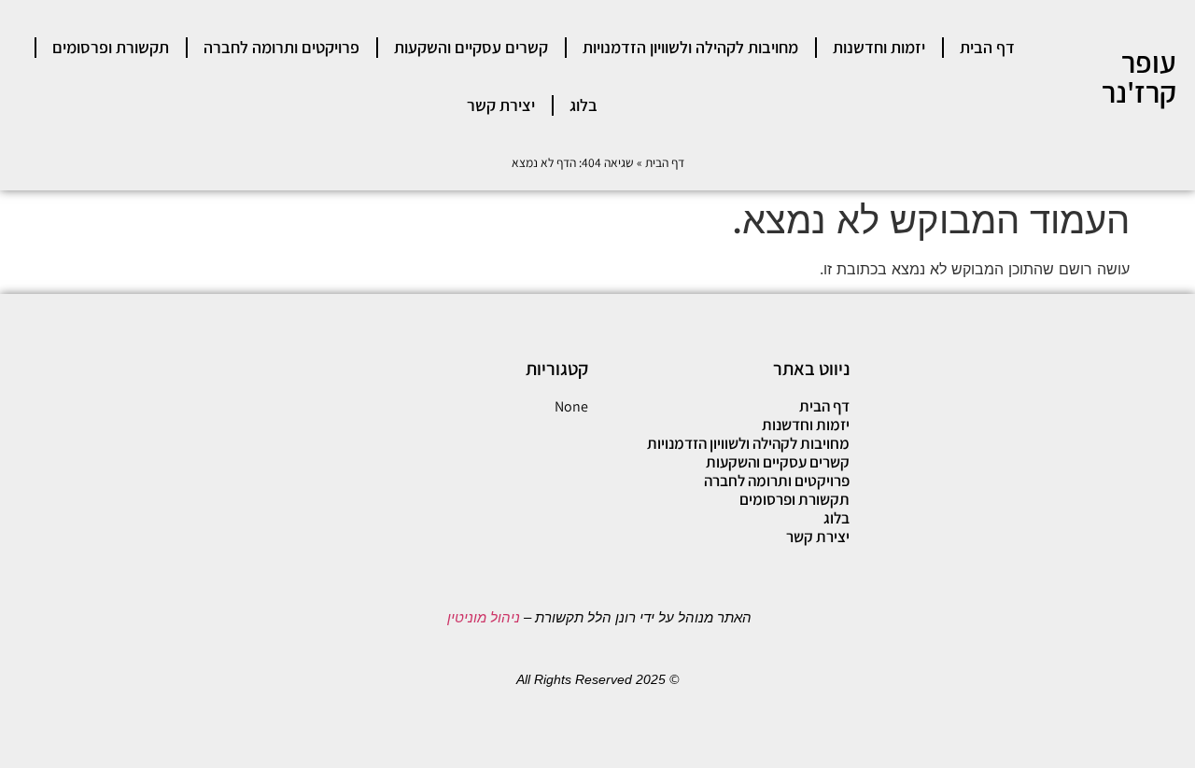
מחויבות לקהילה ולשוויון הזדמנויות (690, 47)
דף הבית (987, 47)
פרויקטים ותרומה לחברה (281, 47)
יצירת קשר (501, 105)
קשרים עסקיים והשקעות (471, 47)
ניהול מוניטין (481, 617)
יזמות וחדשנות (879, 47)
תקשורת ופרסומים (110, 47)
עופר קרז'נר (1139, 76)
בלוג (583, 105)
